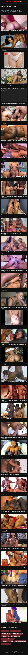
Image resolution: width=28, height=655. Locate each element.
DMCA (16, 651)
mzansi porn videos (15, 631)
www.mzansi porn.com (8, 639)
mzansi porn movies (20, 641)
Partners (12, 651)
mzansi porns (5, 636)
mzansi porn (5, 631)
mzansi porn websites (7, 641)
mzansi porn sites (6, 633)
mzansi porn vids (6, 644)
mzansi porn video (18, 633)
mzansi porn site (15, 636)
